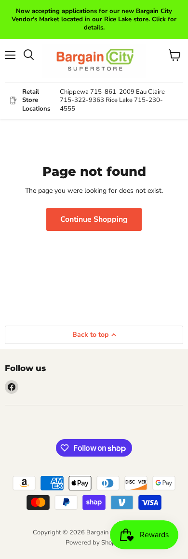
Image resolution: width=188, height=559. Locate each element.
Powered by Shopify (94, 542)
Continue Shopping (94, 219)
